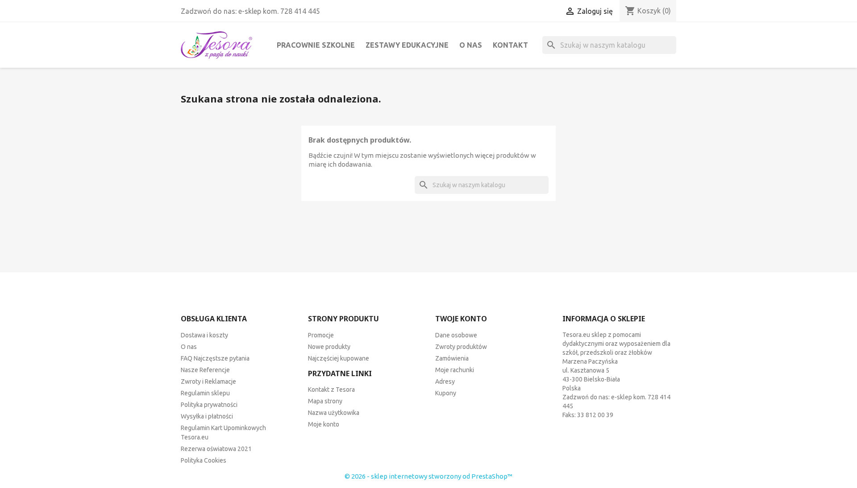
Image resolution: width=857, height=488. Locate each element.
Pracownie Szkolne (316, 45)
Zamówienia (452, 358)
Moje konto (323, 424)
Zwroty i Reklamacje (208, 381)
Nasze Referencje (205, 369)
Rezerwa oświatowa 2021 (216, 448)
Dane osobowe (456, 335)
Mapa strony (325, 401)
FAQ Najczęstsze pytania (215, 358)
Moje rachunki (454, 369)
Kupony (445, 393)
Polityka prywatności (209, 404)
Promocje (321, 335)
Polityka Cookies (203, 460)
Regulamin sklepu (205, 393)
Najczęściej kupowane (338, 358)
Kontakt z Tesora (331, 389)
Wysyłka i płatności (207, 416)
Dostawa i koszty (204, 335)
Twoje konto (461, 319)
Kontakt (510, 45)
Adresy (445, 381)
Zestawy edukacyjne (407, 45)
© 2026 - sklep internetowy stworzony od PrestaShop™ (428, 476)
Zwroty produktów (461, 346)
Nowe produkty (329, 346)
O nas (470, 45)
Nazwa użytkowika (333, 412)
